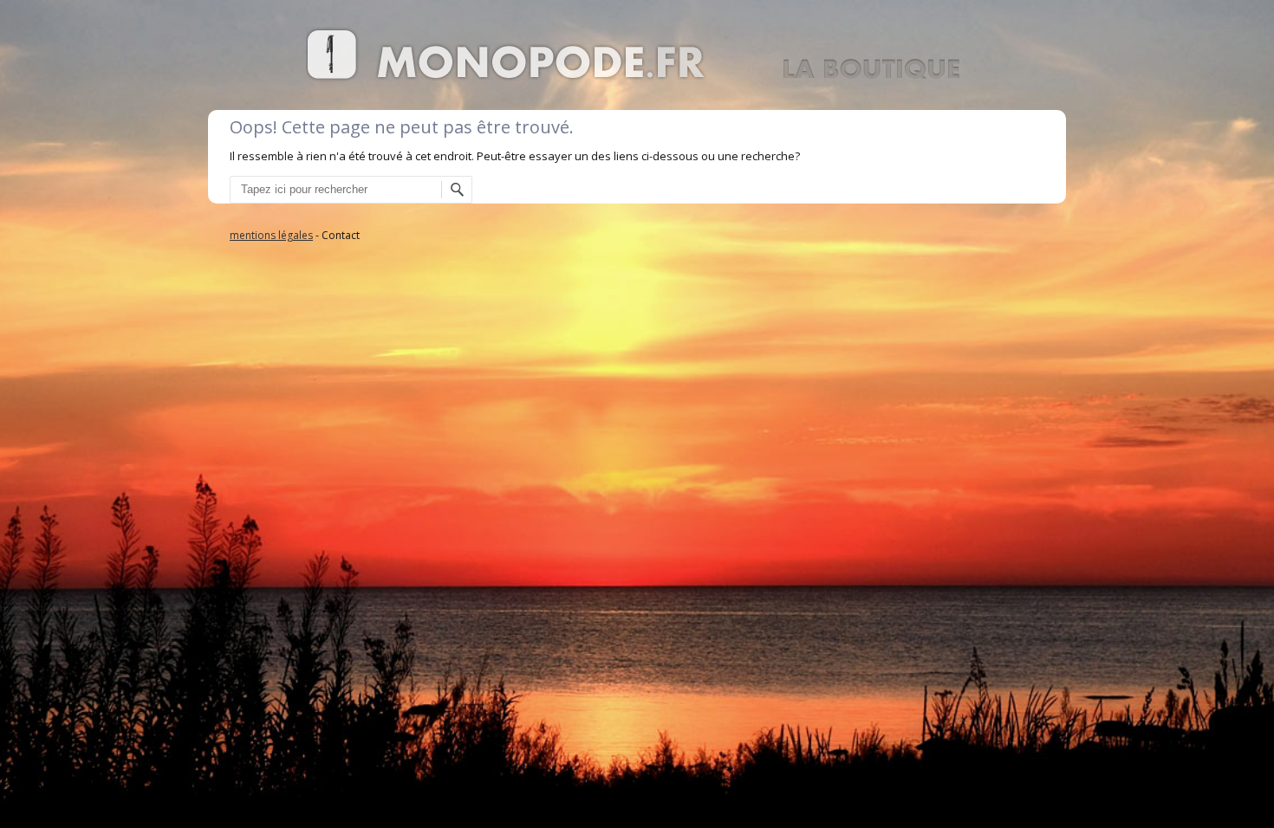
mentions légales (271, 235)
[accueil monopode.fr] (637, 78)
